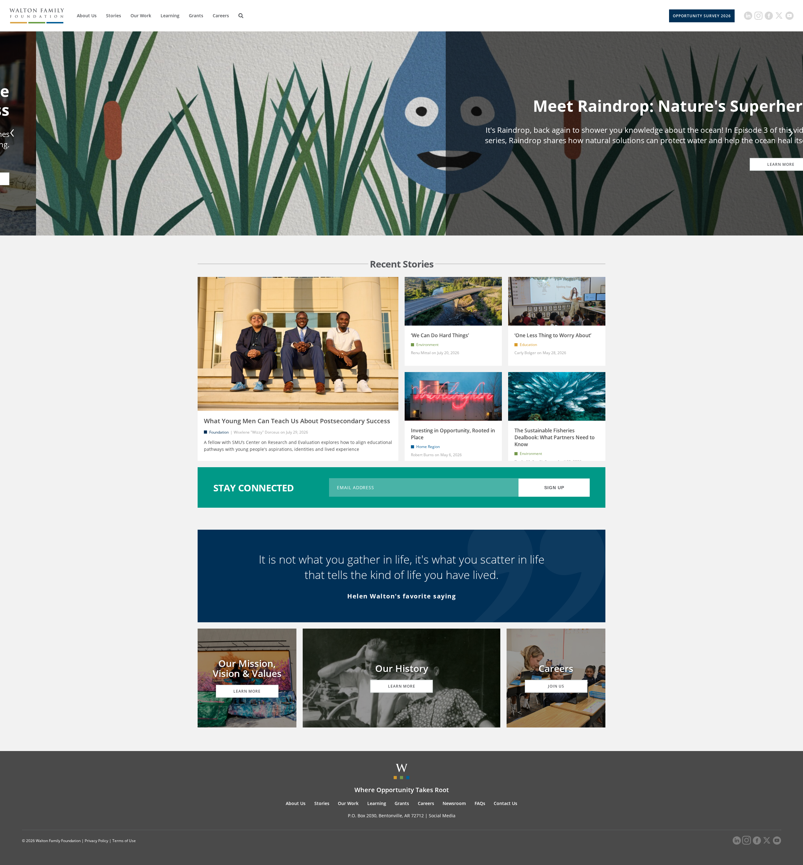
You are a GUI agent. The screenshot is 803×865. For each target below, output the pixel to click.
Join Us (556, 686)
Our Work (140, 16)
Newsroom (454, 803)
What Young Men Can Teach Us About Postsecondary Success (297, 421)
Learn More (86, 164)
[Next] (790, 133)
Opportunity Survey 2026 (702, 16)
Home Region (428, 446)
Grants (196, 16)
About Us (87, 16)
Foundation (219, 432)
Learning (170, 16)
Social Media (442, 816)
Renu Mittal (421, 352)
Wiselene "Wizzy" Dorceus (256, 432)
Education (528, 344)
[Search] (240, 15)
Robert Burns (422, 454)
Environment (427, 344)
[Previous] (13, 133)
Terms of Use (124, 840)
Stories (113, 16)
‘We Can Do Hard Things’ (440, 335)
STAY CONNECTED (253, 487)
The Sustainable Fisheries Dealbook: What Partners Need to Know (554, 437)
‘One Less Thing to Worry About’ (552, 335)
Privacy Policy (96, 840)
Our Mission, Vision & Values (247, 668)
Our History (401, 668)
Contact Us (505, 803)
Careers (221, 16)
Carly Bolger (525, 352)
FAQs (480, 803)
